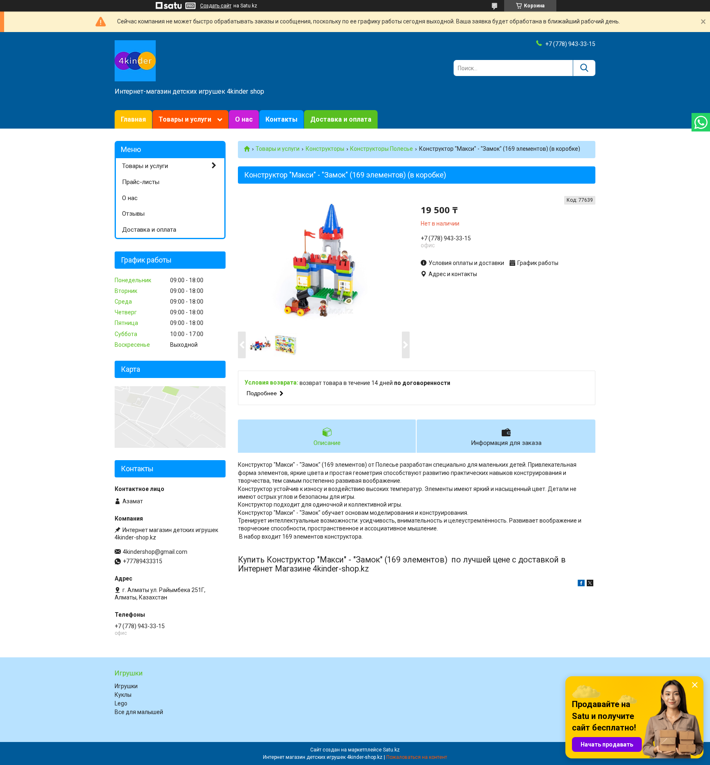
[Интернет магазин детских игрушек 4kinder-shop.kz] (135, 60)
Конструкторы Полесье (381, 149)
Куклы (123, 694)
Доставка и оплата (340, 119)
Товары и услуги (185, 119)
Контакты (281, 119)
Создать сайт (215, 6)
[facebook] (581, 584)
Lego (121, 703)
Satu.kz (391, 750)
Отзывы (133, 213)
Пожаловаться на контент (416, 757)
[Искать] (584, 68)
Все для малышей (139, 712)
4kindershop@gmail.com (155, 551)
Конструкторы (325, 149)
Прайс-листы (140, 182)
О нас (244, 119)
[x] (590, 584)
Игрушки (126, 686)
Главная (133, 119)
